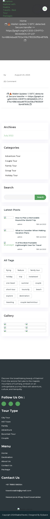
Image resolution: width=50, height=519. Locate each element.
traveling (10, 302)
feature (21, 270)
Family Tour (11, 166)
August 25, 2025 (22, 75)
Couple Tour (11, 161)
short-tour (10, 289)
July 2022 (8, 135)
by (5, 75)
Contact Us (6, 465)
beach (39, 289)
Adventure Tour (12, 156)
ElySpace (44, 515)
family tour (35, 270)
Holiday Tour (11, 175)
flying (8, 270)
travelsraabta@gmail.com (18, 490)
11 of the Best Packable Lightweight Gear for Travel (28, 244)
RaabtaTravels (21, 515)
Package (5, 469)
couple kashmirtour (29, 302)
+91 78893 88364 (14, 484)
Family (4, 426)
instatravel (33, 277)
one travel (10, 283)
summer (25, 283)
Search (8, 187)
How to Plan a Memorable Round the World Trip (27, 219)
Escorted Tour (8, 434)
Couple (5, 438)
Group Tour (10, 170)
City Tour (5, 417)
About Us (6, 461)
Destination (6, 457)
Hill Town (6, 422)
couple (38, 283)
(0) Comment (10, 81)
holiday (9, 277)
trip (20, 277)
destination (24, 296)
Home (23, 21)
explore (9, 296)
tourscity (25, 289)
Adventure (6, 430)
